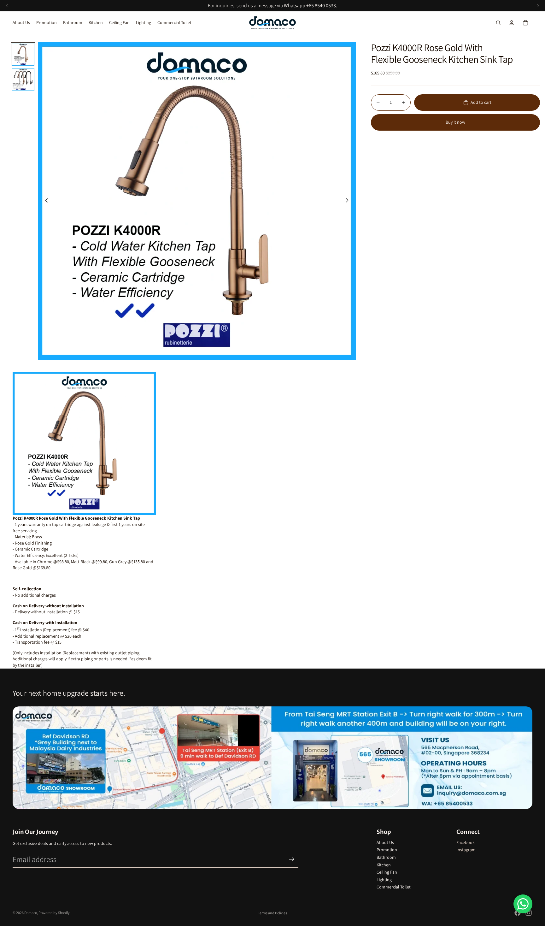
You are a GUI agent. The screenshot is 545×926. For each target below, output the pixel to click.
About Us (385, 842)
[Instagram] (528, 913)
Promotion (387, 849)
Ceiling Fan (387, 872)
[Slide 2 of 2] (23, 79)
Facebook (465, 842)
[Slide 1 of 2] (23, 54)
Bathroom (386, 857)
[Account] (512, 23)
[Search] (498, 23)
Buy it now (455, 122)
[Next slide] (349, 201)
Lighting (384, 879)
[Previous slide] (45, 201)
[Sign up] (291, 859)
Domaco (30, 912)
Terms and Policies (272, 913)
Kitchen (384, 865)
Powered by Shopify (54, 912)
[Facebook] (517, 913)
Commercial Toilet (394, 887)
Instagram (466, 849)
